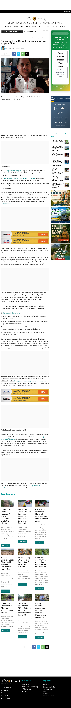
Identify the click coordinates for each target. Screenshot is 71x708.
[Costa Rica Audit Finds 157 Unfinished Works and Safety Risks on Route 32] (25, 597)
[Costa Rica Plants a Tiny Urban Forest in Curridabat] (67, 142)
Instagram (7, 690)
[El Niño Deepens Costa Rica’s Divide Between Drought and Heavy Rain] (7, 552)
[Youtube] (2, 698)
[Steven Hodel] (3, 48)
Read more (5, 545)
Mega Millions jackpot (13, 171)
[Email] (27, 54)
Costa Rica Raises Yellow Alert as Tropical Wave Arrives (7, 608)
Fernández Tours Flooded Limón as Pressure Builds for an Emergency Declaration (24, 516)
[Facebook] (14, 54)
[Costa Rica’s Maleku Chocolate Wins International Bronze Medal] (67, 155)
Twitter (6, 695)
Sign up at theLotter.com (11, 313)
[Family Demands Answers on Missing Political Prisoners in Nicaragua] (42, 597)
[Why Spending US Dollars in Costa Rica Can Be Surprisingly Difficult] (25, 552)
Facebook (7, 687)
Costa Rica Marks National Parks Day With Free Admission (57, 148)
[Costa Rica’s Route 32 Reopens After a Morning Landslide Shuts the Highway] (7, 503)
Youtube (7, 698)
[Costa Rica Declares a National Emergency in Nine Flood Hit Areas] (42, 503)
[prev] (44, 31)
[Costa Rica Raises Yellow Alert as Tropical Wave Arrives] (7, 597)
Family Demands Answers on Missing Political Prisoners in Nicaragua (40, 610)
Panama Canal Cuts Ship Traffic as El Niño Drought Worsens (58, 185)
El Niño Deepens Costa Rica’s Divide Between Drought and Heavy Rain (7, 563)
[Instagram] (2, 690)
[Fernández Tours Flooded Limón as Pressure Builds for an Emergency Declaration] (25, 503)
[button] (68, 18)
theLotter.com (6, 204)
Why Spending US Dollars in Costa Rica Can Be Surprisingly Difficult (24, 562)
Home (2, 38)
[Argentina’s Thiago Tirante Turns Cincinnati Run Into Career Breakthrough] (67, 162)
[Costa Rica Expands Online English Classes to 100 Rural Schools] (67, 178)
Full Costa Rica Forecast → (60, 122)
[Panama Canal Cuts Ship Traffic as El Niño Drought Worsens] (67, 185)
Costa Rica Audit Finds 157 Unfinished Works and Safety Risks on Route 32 (24, 609)
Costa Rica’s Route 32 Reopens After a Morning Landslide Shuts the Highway (7, 516)
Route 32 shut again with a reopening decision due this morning (41, 562)
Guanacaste (57, 98)
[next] (47, 31)
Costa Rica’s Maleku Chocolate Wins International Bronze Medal (58, 155)
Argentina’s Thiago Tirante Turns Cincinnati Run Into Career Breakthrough (57, 163)
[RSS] (2, 693)
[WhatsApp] (23, 54)
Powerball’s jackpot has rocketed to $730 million (19, 178)
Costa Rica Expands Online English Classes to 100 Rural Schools (57, 178)
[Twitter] (18, 54)
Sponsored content (10, 38)
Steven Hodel (11, 48)
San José (52, 98)
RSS (5, 693)
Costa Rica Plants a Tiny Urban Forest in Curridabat (58, 142)
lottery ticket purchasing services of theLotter (30, 381)
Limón (63, 98)
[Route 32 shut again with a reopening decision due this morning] (42, 552)
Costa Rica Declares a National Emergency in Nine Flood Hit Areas (41, 515)
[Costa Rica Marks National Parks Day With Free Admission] (67, 148)
